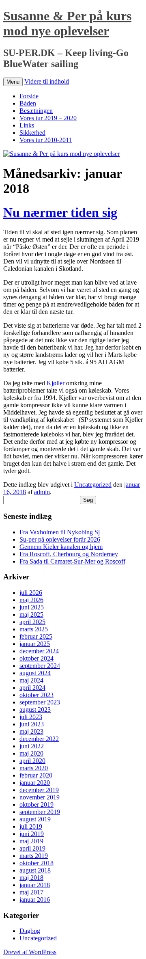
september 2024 (39, 665)
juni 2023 (31, 724)
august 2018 (35, 870)
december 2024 (39, 651)
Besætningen (36, 110)
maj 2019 (31, 841)
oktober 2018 (36, 863)
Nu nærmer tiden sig (60, 212)
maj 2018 (31, 877)
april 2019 (32, 848)
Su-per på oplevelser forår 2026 (59, 539)
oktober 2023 (36, 694)
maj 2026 (31, 599)
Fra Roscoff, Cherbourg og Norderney (68, 554)
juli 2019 (30, 826)
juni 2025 (31, 607)
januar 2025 (34, 643)
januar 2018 (34, 884)
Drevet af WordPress (29, 951)
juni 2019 (31, 833)
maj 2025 (31, 614)
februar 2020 (35, 775)
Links (26, 125)
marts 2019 (33, 855)
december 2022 (39, 738)
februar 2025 (35, 636)
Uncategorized (93, 484)
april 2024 (32, 687)
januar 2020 (34, 782)
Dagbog (29, 930)
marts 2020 (33, 768)
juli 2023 (30, 716)
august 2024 (35, 673)
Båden (27, 103)
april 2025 (32, 621)
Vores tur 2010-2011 (45, 139)
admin (42, 491)
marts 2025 (33, 629)
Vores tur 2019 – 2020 (48, 117)
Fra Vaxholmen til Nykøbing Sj (59, 532)
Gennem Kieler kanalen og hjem (61, 546)
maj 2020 (31, 753)
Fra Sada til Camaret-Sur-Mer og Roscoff (72, 561)
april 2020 (32, 760)
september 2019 (39, 811)
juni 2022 (31, 746)
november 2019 (39, 797)
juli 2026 (30, 592)
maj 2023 (31, 731)
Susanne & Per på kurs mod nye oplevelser (67, 23)
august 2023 (35, 709)
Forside (29, 96)
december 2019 (39, 789)
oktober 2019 (36, 804)
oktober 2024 (36, 658)
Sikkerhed (32, 132)
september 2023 (39, 702)
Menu (12, 82)
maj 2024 (31, 680)
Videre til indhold (46, 81)
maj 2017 (31, 892)
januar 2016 (34, 899)
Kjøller (55, 383)
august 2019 (35, 819)
